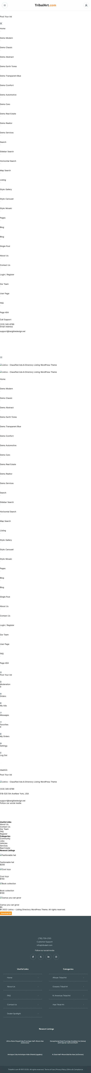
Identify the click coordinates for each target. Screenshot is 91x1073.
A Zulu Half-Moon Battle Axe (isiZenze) (68, 1054)
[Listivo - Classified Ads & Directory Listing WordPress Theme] (28, 365)
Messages (4, 715)
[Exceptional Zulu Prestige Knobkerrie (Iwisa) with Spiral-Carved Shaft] (68, 1036)
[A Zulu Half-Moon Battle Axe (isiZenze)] (68, 1049)
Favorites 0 (4, 725)
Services (4, 845)
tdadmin (3, 770)
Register (3, 834)
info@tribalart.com (44, 945)
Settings (3, 746)
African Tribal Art (60, 977)
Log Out (3, 755)
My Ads (3, 705)
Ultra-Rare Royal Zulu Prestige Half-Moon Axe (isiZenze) (25, 1042)
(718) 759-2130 (44, 938)
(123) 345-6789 (7, 324)
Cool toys (4, 876)
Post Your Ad (6, 675)
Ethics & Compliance (75, 1069)
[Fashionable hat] (8, 855)
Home (9, 977)
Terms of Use (50, 1069)
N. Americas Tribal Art (62, 995)
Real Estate (5, 848)
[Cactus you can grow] (10, 898)
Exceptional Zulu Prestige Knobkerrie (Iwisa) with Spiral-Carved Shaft (68, 1042)
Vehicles (3, 843)
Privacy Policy (61, 1069)
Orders (3, 696)
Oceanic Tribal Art (60, 986)
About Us (4, 824)
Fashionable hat (7, 862)
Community (5, 838)
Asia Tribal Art (58, 1004)
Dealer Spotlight (14, 1013)
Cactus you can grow (9, 905)
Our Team (4, 829)
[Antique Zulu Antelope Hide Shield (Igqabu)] (25, 1049)
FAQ (2, 831)
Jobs (2, 841)
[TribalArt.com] (45, 5)
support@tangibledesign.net (12, 331)
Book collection (7, 890)
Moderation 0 (5, 685)
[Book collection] (8, 883)
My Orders (4, 736)
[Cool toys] (5, 869)
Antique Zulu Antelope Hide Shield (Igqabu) (25, 1054)
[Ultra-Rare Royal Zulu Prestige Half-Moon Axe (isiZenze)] (25, 1036)
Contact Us (5, 827)
